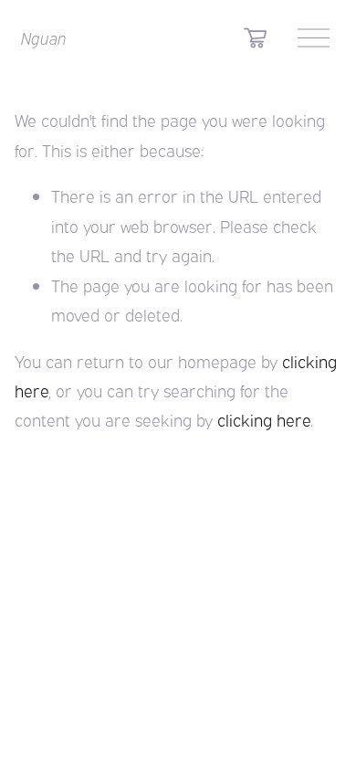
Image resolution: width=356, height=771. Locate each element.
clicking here (263, 419)
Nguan (44, 37)
